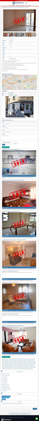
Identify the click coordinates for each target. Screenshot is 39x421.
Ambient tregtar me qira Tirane (6, 387)
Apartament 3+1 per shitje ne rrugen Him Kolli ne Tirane (10, 282)
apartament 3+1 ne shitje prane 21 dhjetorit (11, 362)
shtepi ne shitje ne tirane (22, 363)
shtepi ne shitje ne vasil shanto (31, 363)
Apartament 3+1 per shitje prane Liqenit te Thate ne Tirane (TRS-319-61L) (13, 325)
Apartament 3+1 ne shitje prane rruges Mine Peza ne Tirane (11, 211)
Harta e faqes (3, 416)
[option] (6, 34)
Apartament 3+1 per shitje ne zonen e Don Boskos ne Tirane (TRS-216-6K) (13, 180)
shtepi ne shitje (16, 363)
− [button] (3, 77)
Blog (26, 5)
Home (10, 5)
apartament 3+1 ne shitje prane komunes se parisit (24, 362)
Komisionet (23, 5)
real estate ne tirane (23, 368)
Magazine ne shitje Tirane (5, 386)
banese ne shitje (32, 366)
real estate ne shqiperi (30, 368)
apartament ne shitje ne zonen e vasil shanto (24, 358)
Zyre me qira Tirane (4, 381)
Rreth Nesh (13, 5)
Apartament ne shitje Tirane (6, 375)
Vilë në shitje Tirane (4, 378)
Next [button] (36, 34)
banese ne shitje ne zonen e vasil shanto (16, 367)
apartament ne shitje (5, 358)
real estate (18, 368)
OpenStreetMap (32, 89)
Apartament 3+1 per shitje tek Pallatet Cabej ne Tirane (10, 271)
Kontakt (29, 5)
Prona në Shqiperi (4, 390)
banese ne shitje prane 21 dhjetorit (27, 367)
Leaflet (25, 89)
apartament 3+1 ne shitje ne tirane (18, 361)
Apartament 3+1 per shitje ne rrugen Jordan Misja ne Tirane (11, 149)
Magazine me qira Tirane (5, 384)
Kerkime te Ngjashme (6, 356)
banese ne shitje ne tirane (6, 367)
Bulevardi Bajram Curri (12, 58)
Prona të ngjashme (6, 147)
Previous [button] (2, 34)
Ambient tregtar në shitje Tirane (6, 389)
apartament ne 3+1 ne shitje (9, 361)
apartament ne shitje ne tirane (12, 358)
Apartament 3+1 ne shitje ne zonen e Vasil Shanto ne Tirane (20, 414)
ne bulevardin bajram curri (26, 366)
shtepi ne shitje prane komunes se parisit (11, 366)
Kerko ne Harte (18, 5)
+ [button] (3, 76)
